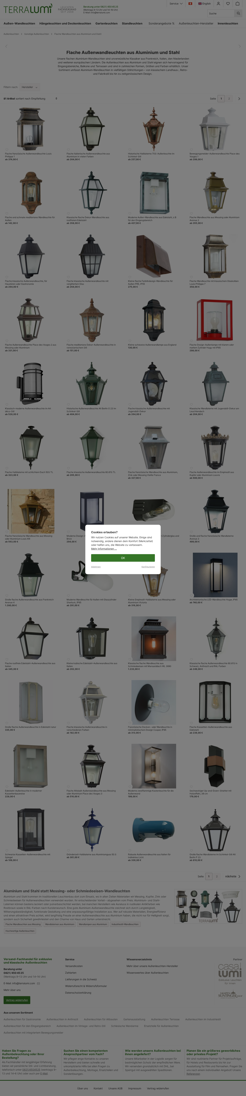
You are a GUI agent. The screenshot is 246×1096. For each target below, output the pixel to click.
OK (123, 558)
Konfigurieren (148, 566)
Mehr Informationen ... (104, 548)
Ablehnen (96, 566)
